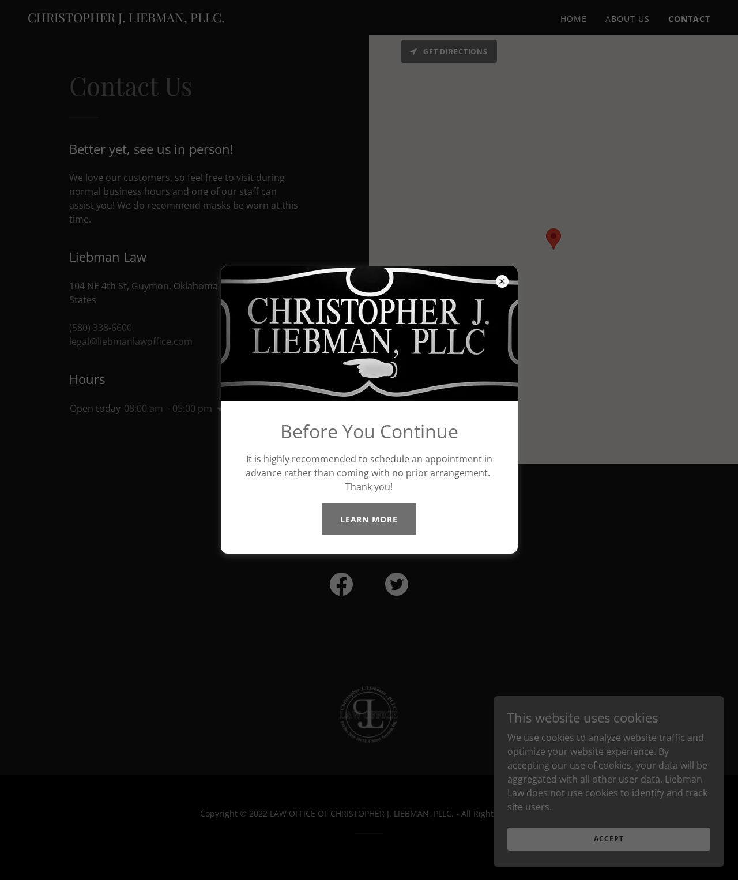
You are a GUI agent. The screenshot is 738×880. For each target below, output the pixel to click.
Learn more (369, 519)
